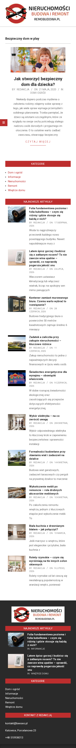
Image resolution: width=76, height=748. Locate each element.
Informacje (14, 177)
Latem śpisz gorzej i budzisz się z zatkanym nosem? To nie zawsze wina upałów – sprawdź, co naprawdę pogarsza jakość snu (48, 258)
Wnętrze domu (16, 190)
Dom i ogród (38, 92)
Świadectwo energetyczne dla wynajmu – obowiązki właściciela (48, 375)
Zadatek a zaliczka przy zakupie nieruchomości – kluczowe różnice (45, 340)
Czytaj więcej (38, 141)
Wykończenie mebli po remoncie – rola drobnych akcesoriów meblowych (45, 490)
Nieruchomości (17, 181)
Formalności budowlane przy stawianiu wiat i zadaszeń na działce (47, 455)
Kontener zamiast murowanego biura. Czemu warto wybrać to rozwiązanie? (48, 301)
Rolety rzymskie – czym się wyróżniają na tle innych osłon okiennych (48, 561)
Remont (12, 185)
